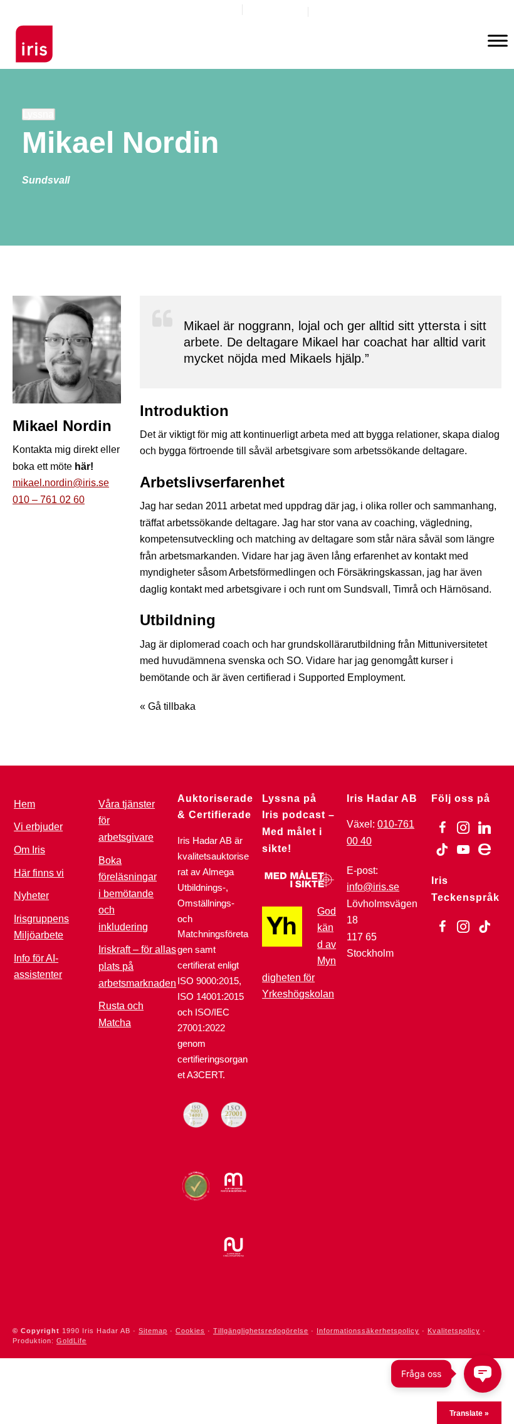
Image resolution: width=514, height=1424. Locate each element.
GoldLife (71, 1340)
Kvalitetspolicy (453, 1330)
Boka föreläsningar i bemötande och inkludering (127, 893)
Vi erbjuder (38, 826)
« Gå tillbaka (168, 706)
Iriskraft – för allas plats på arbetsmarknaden (137, 966)
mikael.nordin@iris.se (61, 482)
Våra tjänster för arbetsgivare (126, 821)
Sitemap (153, 1330)
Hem (24, 804)
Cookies (190, 1330)
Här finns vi (39, 873)
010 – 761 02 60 (49, 499)
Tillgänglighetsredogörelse (260, 1330)
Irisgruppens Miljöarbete (41, 927)
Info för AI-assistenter (38, 966)
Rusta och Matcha (121, 1014)
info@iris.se (373, 886)
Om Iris (29, 850)
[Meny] (498, 40)
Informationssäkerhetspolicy (368, 1330)
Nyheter (31, 895)
